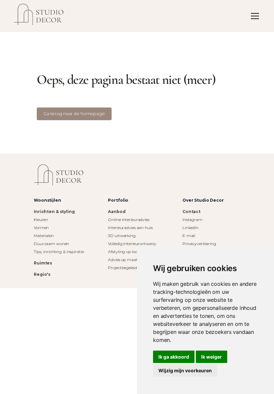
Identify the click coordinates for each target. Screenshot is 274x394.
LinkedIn (190, 227)
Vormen (41, 227)
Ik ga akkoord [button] (173, 357)
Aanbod (116, 211)
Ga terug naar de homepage (74, 113)
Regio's (42, 274)
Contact (191, 211)
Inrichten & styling (54, 211)
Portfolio (118, 200)
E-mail (188, 235)
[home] (39, 16)
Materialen (44, 235)
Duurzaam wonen (51, 243)
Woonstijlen (47, 200)
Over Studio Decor (203, 200)
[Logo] (59, 175)
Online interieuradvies (128, 219)
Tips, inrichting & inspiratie (59, 251)
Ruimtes (43, 262)
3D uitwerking (121, 235)
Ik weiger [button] (211, 357)
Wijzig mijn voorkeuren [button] (185, 370)
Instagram (192, 219)
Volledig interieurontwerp (132, 243)
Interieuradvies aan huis (130, 227)
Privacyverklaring (199, 243)
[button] (253, 16)
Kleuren (41, 219)
